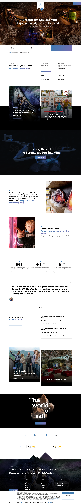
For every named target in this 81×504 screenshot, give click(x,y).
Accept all (68, 492)
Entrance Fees (54, 469)
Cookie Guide (56, 498)
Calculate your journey (45, 79)
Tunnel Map (28, 489)
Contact (43, 483)
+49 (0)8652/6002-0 (13, 485)
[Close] (79, 0)
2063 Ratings (57, 447)
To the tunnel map (61, 79)
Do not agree (68, 498)
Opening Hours (29, 483)
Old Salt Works (45, 473)
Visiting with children (35, 469)
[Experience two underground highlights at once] (56, 107)
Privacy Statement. (51, 499)
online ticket (37, 0)
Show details (50, 502)
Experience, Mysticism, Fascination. (40, 23)
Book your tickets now (25, 52)
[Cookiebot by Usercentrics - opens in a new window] (11, 502)
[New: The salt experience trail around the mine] (24, 364)
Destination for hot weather (22, 473)
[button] (56, 317)
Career (42, 487)
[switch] (30, 502)
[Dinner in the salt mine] (56, 368)
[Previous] (67, 282)
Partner (43, 485)
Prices (26, 487)
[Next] (70, 282)
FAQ (21, 469)
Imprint (45, 499)
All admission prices (61, 68)
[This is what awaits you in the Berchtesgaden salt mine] (24, 104)
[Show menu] (2, 3)
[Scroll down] (40, 42)
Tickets (12, 469)
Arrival (26, 485)
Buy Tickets (28, 482)
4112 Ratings (34, 447)
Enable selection (68, 495)
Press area (43, 482)
